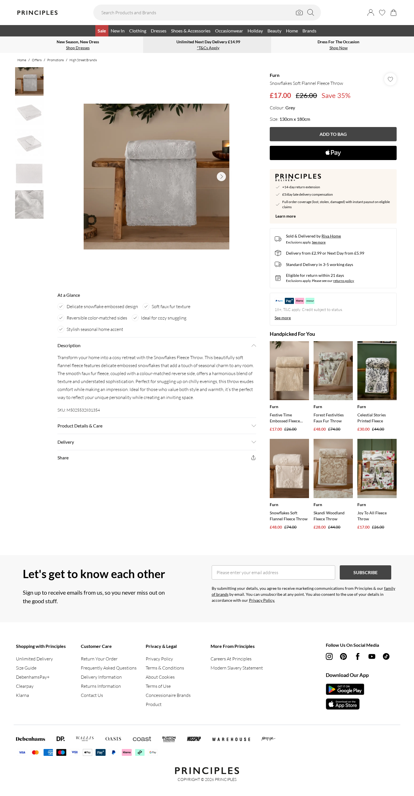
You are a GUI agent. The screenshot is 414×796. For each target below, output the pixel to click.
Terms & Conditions (165, 668)
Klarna (22, 695)
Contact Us (92, 695)
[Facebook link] (357, 656)
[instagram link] (329, 656)
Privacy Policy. (262, 600)
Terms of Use (158, 686)
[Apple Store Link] (345, 704)
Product (154, 704)
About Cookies (160, 677)
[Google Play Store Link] (345, 689)
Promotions (55, 60)
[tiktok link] (386, 656)
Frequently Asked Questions (109, 668)
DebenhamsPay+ (33, 677)
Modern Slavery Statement (237, 668)
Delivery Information (101, 677)
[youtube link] (371, 656)
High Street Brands (83, 60)
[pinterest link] (343, 656)
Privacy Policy (159, 659)
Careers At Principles (231, 659)
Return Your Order (99, 659)
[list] (156, 176)
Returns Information (101, 686)
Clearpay (25, 686)
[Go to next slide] (221, 176)
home (21, 60)
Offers (37, 60)
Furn (274, 75)
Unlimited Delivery (34, 659)
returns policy (343, 281)
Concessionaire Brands (168, 695)
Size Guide (26, 668)
